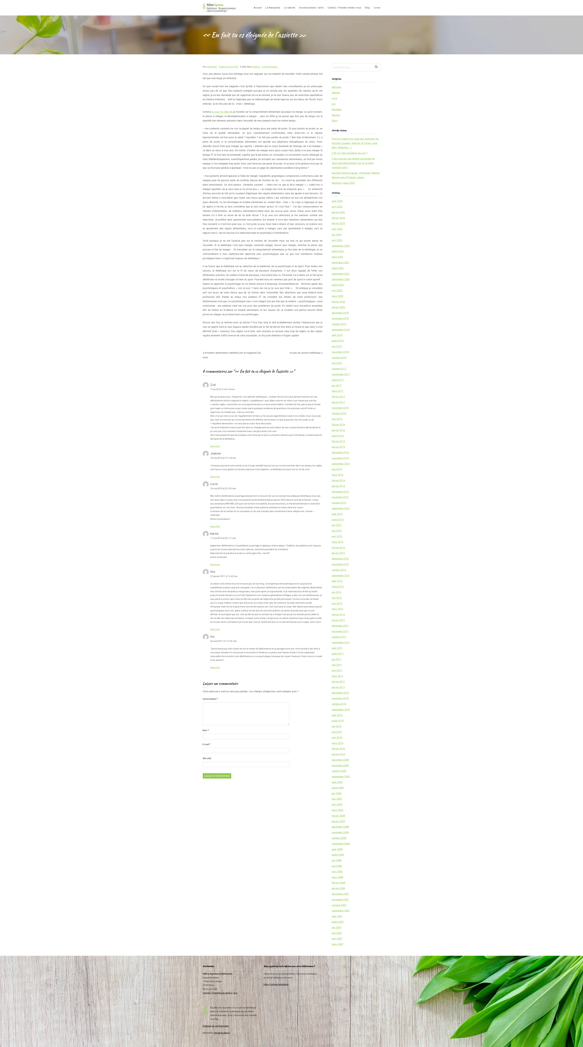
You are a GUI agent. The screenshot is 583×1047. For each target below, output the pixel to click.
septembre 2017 (341, 374)
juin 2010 (336, 726)
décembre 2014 (340, 452)
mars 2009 (337, 810)
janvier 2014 (338, 486)
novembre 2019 (340, 318)
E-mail (206, 744)
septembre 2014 (341, 463)
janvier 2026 (338, 212)
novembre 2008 (340, 832)
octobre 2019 (339, 324)
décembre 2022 (340, 262)
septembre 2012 (341, 575)
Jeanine (215, 453)
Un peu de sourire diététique (305, 352)
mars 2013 (337, 542)
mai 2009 (337, 799)
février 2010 (338, 748)
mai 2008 (337, 866)
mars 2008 (337, 877)
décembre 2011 (340, 625)
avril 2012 (337, 603)
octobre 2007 (339, 905)
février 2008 (338, 882)
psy (334, 103)
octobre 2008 (339, 838)
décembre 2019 (340, 312)
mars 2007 (337, 944)
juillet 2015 (338, 435)
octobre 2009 (339, 771)
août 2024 (337, 229)
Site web (207, 758)
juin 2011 (336, 659)
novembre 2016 (340, 408)
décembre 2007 (340, 894)
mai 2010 (337, 732)
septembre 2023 (341, 245)
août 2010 (337, 715)
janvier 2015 (338, 447)
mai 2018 (337, 363)
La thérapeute (272, 7)
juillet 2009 (338, 787)
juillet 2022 (338, 268)
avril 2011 (337, 670)
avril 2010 (337, 737)
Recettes (337, 109)
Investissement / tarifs (311, 7)
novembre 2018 (340, 352)
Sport (335, 120)
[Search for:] (356, 67)
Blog (367, 7)
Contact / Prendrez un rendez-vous (220, 993)
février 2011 (338, 681)
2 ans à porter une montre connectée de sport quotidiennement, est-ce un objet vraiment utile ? (353, 163)
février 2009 (338, 815)
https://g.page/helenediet (276, 984)
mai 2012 (337, 597)
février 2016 (338, 424)
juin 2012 (336, 592)
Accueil (258, 7)
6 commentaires (270, 67)
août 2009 (337, 782)
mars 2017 (337, 391)
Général (256, 67)
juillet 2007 (338, 922)
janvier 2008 (338, 888)
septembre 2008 (341, 843)
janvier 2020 (338, 307)
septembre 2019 (341, 329)
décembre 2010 (340, 692)
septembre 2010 (341, 709)
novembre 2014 (340, 458)
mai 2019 (337, 346)
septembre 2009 (341, 776)
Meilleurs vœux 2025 (343, 183)
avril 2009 (337, 804)
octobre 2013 (339, 502)
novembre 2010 (340, 698)
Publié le (228, 67)
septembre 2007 (341, 910)
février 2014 (338, 480)
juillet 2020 (338, 285)
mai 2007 (337, 933)
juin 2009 (336, 793)
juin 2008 (336, 860)
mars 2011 (337, 676)
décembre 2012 (340, 558)
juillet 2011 (338, 653)
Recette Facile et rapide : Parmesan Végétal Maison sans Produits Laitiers (355, 175)
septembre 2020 (341, 279)
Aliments (336, 87)
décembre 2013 (340, 491)
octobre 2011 (339, 636)
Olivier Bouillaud (222, 1033)
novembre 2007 (340, 899)
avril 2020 (337, 290)
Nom (206, 730)
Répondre (215, 446)
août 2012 (337, 581)
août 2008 (337, 849)
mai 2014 (337, 469)
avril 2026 (337, 206)
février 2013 (338, 547)
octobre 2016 (339, 413)
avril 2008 (337, 871)
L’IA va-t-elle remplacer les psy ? (350, 153)
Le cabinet (289, 7)
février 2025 (338, 218)
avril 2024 (337, 240)
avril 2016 (337, 419)
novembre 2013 (340, 497)
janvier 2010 (338, 754)
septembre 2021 (341, 273)
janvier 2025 (338, 223)
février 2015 (338, 441)
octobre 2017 (339, 368)
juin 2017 (336, 385)
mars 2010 (337, 743)
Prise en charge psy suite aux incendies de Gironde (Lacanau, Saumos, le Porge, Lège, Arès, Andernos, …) (355, 143)
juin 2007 (336, 927)
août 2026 (337, 201)
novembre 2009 (340, 765)
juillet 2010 (338, 720)
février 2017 (338, 396)
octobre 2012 (339, 570)
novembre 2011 (340, 631)
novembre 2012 (340, 564)
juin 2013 (336, 525)
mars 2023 (337, 257)
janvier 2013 (338, 553)
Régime (336, 115)
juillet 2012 (338, 586)
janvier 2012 (338, 620)
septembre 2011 (341, 642)
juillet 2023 (338, 251)
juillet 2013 (338, 519)
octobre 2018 (339, 357)
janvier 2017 (338, 402)
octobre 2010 (339, 704)
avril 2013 (337, 536)
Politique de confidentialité (216, 1026)
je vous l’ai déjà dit (222, 111)
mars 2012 (337, 609)
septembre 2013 (341, 508)
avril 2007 (337, 938)
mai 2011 (337, 664)
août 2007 (337, 916)
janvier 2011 (338, 687)
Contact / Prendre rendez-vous (344, 7)
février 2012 (338, 614)
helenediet (212, 67)
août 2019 (337, 335)
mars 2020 (337, 296)
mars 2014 (337, 474)
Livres (376, 7)
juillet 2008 (338, 854)
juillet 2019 (338, 340)
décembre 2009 (340, 759)
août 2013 (337, 514)
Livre (334, 98)
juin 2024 (336, 234)
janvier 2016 (338, 430)
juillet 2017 (338, 380)
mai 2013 (337, 530)
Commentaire (210, 699)
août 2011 (337, 648)
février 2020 (338, 301)
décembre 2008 (340, 826)
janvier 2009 (338, 821)
